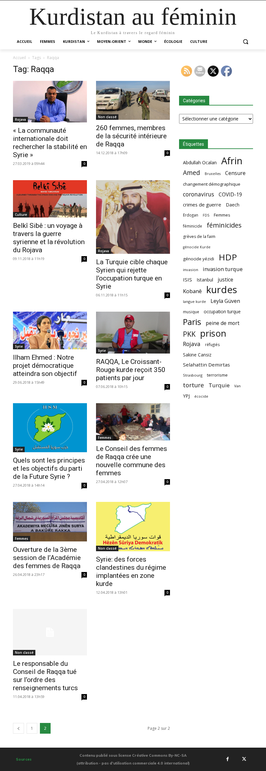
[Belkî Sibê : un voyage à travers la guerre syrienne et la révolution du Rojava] (50, 199)
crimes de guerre (202, 204)
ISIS (187, 279)
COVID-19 (230, 194)
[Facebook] (227, 759)
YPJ (186, 395)
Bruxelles (213, 173)
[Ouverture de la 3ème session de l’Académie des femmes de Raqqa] (50, 521)
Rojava (20, 119)
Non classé (107, 117)
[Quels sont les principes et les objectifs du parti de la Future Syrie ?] (50, 428)
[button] (245, 41)
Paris (192, 321)
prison (213, 333)
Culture (21, 214)
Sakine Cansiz (197, 355)
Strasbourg (192, 375)
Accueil (19, 57)
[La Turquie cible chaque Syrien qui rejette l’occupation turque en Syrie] (133, 217)
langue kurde (194, 301)
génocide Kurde (197, 247)
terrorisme (217, 375)
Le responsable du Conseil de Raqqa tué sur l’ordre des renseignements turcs (45, 676)
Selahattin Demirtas (206, 364)
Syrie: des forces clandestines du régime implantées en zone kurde (131, 571)
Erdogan (190, 215)
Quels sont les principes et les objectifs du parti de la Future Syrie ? (49, 468)
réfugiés (212, 344)
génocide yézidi (198, 259)
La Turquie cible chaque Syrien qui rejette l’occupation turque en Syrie (132, 274)
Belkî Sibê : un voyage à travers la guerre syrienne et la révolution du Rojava (49, 238)
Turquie (219, 385)
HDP (228, 257)
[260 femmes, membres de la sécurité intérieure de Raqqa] (133, 100)
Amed (191, 172)
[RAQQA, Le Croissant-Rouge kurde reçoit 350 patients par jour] (133, 332)
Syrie (19, 346)
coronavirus (198, 194)
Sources (23, 759)
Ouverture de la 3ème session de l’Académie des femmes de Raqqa (47, 558)
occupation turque (222, 311)
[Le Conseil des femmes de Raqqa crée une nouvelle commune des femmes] (133, 422)
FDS (206, 215)
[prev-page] (18, 728)
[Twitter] (244, 759)
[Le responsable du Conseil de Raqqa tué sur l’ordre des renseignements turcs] (50, 632)
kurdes (221, 289)
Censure (235, 173)
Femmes (104, 437)
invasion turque (223, 269)
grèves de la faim (199, 236)
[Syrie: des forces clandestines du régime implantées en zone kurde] (133, 526)
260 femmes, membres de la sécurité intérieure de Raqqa (131, 136)
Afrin (231, 160)
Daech (232, 205)
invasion (190, 269)
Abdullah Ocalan (200, 162)
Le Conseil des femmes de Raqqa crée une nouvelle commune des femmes (131, 461)
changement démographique (211, 184)
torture (193, 385)
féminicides (224, 225)
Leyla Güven (225, 301)
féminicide (192, 226)
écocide (201, 396)
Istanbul (205, 280)
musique (191, 311)
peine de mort (222, 323)
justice (225, 279)
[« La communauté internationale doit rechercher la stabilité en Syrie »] (50, 101)
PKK (189, 333)
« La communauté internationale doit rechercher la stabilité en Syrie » (50, 143)
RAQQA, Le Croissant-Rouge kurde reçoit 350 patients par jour (130, 370)
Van (237, 385)
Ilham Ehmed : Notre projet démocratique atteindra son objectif (45, 366)
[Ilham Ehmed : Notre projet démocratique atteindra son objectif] (50, 330)
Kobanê (192, 291)
